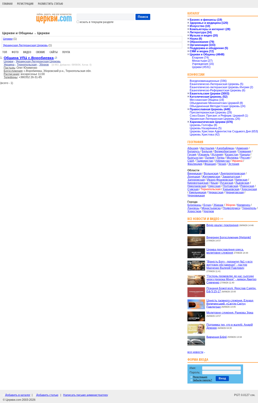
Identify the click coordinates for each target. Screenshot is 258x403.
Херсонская (249, 189)
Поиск (143, 17)
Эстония (233, 163)
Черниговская (235, 192)
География (195, 142)
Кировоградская (198, 182)
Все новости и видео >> (205, 218)
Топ (4, 52)
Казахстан (231, 154)
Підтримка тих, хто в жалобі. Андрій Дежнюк (229, 326)
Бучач (207, 205)
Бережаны (194, 205)
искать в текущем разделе (96, 22)
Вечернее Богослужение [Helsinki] (228, 237)
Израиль (203, 154)
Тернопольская (27, 64)
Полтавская (230, 186)
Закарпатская (231, 176)
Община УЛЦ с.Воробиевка (29, 58)
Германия (244, 151)
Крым (214, 182)
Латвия (209, 157)
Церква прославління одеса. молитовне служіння (225, 251)
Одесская (214, 186)
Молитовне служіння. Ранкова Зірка (229, 312)
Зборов (44, 64)
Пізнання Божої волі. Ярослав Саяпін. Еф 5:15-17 (231, 290)
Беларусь (193, 151)
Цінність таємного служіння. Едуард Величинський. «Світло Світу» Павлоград (229, 303)
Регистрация (25, 4)
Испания (217, 154)
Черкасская (215, 192)
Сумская (193, 189)
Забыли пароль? (202, 380)
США (190, 160)
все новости (195, 352)
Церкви (8, 38)
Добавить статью (47, 395)
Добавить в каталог (17, 395)
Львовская (242, 182)
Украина (9, 64)
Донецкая (193, 176)
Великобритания (225, 151)
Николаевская (196, 186)
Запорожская (196, 179)
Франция (210, 163)
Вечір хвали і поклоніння (222, 225)
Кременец (243, 205)
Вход (222, 378)
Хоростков (194, 211)
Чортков (208, 211)
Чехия (222, 163)
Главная (7, 4)
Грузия (191, 154)
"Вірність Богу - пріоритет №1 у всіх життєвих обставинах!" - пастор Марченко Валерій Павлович (229, 264)
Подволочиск (231, 208)
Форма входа (197, 359)
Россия (245, 157)
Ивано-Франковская (220, 179)
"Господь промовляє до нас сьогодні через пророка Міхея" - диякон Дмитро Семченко (231, 279)
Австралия (207, 148)
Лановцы (193, 208)
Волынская (211, 173)
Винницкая (194, 173)
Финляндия (194, 163)
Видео (27, 52)
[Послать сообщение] (55, 58)
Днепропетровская (232, 173)
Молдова (232, 157)
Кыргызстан (195, 157)
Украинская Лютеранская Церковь (25, 45)
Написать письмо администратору (85, 395)
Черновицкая (196, 195)
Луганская (226, 182)
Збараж (218, 205)
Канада (245, 154)
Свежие (40, 52)
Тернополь (249, 208)
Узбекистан (222, 160)
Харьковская (231, 189)
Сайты (53, 52)
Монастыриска (211, 208)
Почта (66, 52)
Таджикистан (204, 160)
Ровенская (247, 186)
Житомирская (211, 176)
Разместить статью (50, 4)
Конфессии (195, 74)
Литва (220, 157)
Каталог (193, 13)
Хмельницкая (197, 192)
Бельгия (207, 151)
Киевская (241, 179)
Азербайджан (225, 148)
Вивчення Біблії (216, 336)
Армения (242, 148)
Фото (15, 52)
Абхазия (192, 148)
